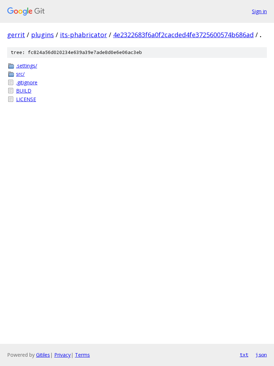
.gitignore (26, 82)
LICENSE (26, 99)
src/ (20, 73)
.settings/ (26, 65)
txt (244, 354)
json (261, 354)
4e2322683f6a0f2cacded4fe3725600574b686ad (183, 34)
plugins (42, 34)
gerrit (16, 34)
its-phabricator (83, 34)
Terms (82, 354)
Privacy (62, 354)
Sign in (259, 11)
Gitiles (43, 354)
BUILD (23, 90)
